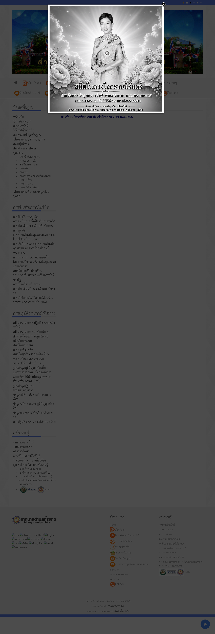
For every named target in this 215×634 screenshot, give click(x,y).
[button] (163, 4)
